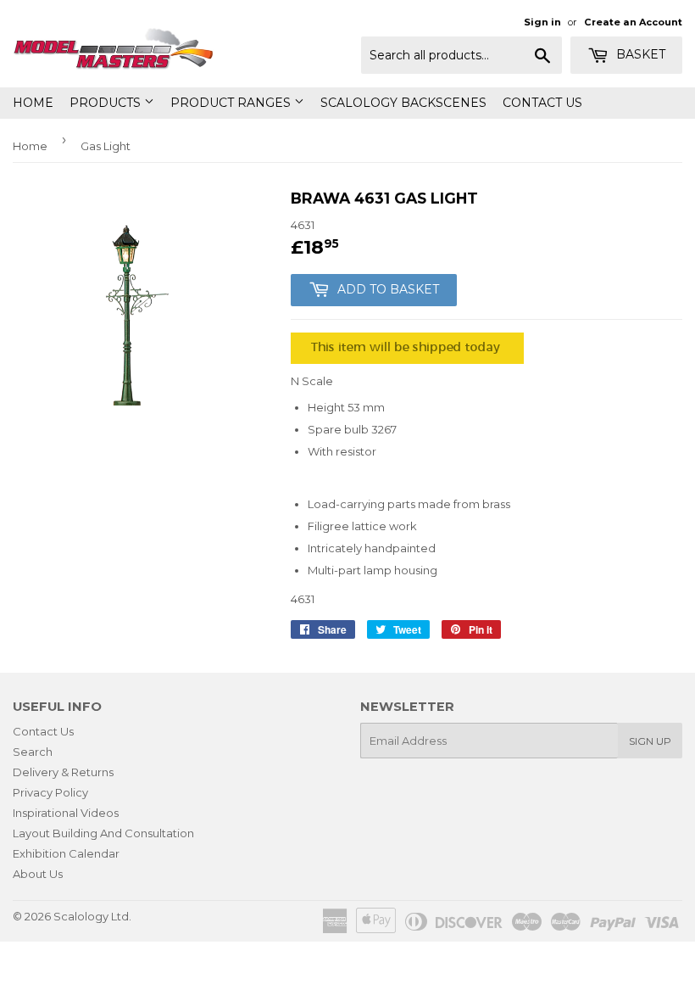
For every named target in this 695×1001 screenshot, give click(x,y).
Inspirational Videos (66, 812)
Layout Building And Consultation (103, 833)
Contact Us (542, 102)
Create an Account (633, 22)
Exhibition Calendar (66, 853)
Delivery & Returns (63, 772)
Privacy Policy (50, 792)
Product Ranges (232, 102)
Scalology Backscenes (403, 102)
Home (33, 102)
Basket (639, 54)
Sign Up (650, 741)
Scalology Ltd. (92, 916)
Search (33, 751)
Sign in (542, 22)
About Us (38, 874)
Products (107, 102)
